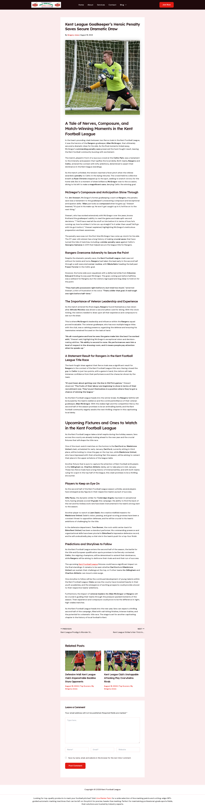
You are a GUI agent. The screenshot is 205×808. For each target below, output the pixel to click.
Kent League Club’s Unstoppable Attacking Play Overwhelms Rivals (121, 678)
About (90, 5)
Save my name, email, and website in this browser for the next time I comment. (99, 758)
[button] (125, 5)
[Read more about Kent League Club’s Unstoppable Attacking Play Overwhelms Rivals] (122, 660)
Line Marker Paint (104, 798)
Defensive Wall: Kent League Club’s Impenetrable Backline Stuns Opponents (80, 678)
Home (81, 5)
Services (101, 5)
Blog (122, 5)
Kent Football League (88, 564)
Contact (112, 5)
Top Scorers (85, 686)
